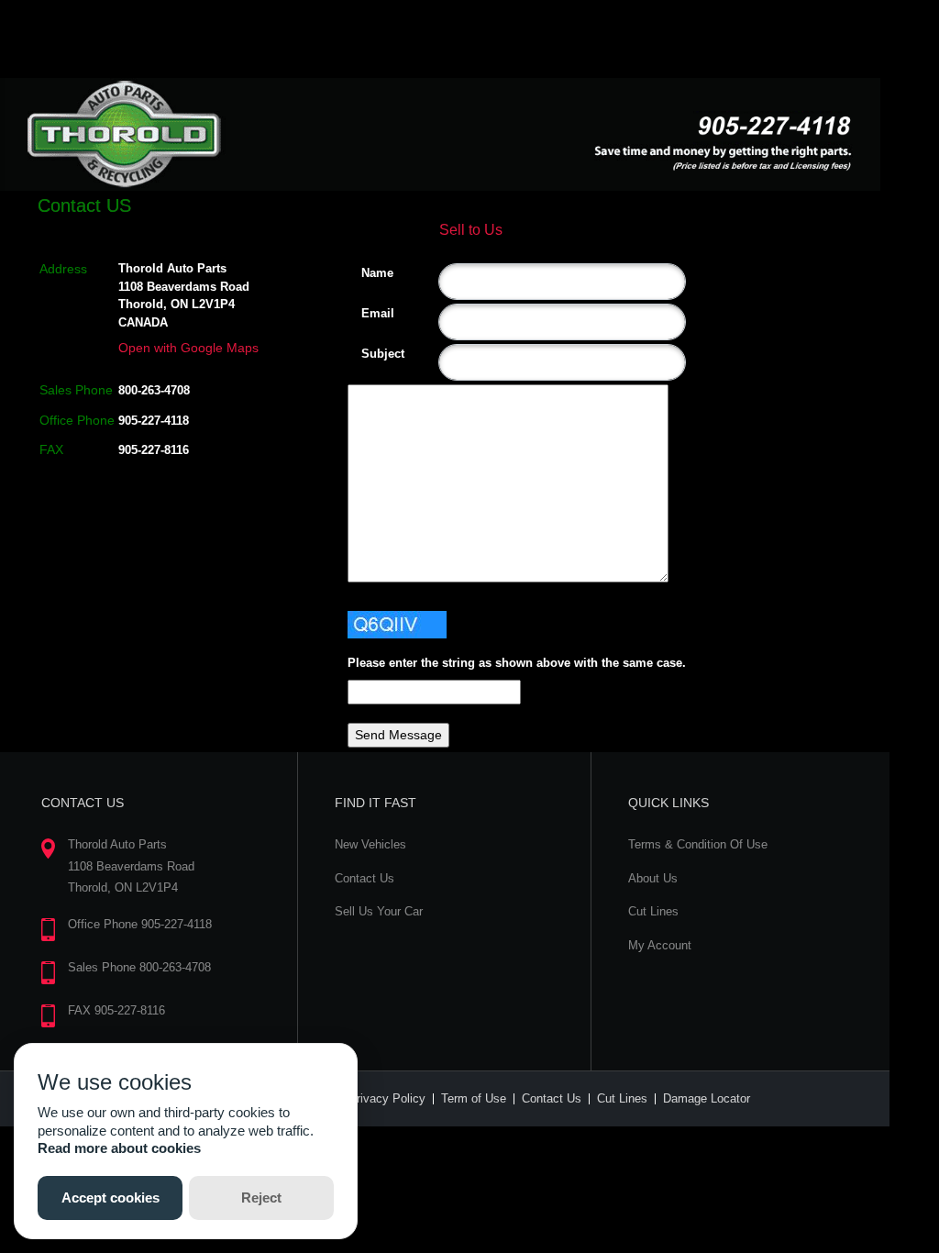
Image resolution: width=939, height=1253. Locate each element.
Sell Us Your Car (379, 911)
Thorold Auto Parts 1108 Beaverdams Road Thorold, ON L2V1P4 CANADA (183, 295)
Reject (261, 1197)
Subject (368, 353)
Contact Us (364, 878)
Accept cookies (110, 1197)
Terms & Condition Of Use (698, 844)
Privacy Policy (386, 1098)
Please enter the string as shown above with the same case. (517, 663)
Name (368, 273)
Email (368, 313)
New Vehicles (370, 844)
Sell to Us (471, 230)
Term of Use (473, 1098)
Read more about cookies (119, 1148)
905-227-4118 (153, 420)
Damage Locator (706, 1098)
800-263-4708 (154, 390)
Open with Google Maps (188, 347)
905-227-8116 (153, 450)
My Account (659, 945)
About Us (653, 878)
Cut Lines (653, 911)
